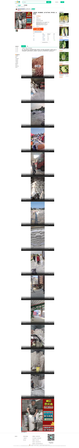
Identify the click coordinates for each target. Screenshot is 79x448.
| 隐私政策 (46, 445)
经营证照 (40, 445)
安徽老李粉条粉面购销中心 (22, 8)
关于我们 (37, 445)
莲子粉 (16, 64)
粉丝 (17, 50)
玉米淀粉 (16, 59)
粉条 (17, 47)
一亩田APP (24, 438)
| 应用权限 (43, 445)
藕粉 (16, 57)
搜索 (49, 2)
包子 (17, 51)
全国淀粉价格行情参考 (38, 31)
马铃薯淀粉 (17, 58)
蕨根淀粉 (16, 63)
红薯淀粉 (37, 26)
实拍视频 (25, 5)
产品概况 (19, 5)
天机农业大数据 (25, 436)
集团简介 (16, 436)
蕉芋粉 (16, 67)
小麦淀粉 (16, 62)
